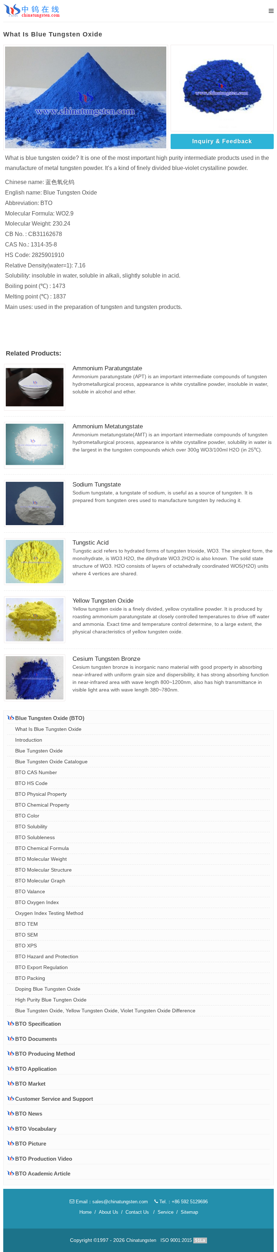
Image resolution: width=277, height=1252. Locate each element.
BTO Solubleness (35, 837)
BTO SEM (26, 935)
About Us (108, 1212)
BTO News (28, 1114)
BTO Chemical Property (42, 805)
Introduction (28, 740)
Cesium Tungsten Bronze (106, 658)
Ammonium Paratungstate (107, 368)
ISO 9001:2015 (176, 1240)
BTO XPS (26, 945)
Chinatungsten (141, 1240)
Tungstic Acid (90, 542)
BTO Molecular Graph (40, 881)
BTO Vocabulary (35, 1129)
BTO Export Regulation (41, 967)
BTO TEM (26, 924)
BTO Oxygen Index (37, 902)
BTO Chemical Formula (42, 848)
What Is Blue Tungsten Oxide (48, 729)
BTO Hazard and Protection (46, 956)
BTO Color (27, 816)
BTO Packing (30, 978)
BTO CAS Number (36, 772)
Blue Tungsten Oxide (39, 751)
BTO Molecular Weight (41, 859)
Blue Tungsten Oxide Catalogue (51, 761)
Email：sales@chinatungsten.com (111, 1201)
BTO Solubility (31, 826)
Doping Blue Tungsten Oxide (47, 989)
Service (165, 1212)
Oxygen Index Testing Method (49, 913)
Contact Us (137, 1212)
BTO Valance (30, 891)
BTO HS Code (31, 783)
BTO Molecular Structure (43, 870)
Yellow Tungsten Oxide (102, 600)
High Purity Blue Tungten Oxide (51, 1000)
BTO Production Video (43, 1159)
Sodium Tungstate (96, 484)
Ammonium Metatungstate (107, 426)
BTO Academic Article (42, 1173)
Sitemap (189, 1212)
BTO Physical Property (41, 794)
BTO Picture (30, 1143)
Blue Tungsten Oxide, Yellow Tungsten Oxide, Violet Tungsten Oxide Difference (105, 1010)
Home (85, 1212)
